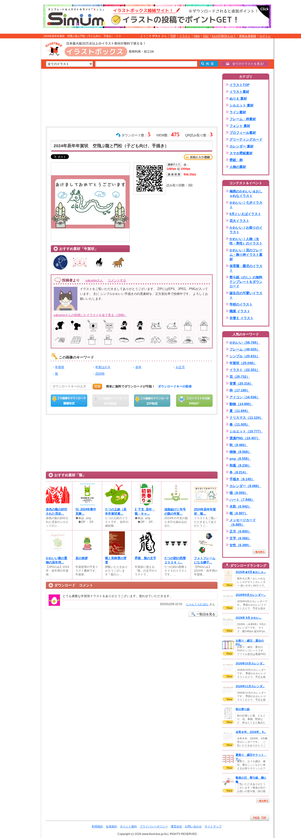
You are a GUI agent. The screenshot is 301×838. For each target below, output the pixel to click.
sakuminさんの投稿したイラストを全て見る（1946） (90, 315)
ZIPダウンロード (152, 401)
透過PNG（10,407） (245, 438)
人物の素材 (238, 167)
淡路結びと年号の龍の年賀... (175, 511)
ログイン (265, 36)
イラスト (184, 36)
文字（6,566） (240, 538)
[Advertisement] (19, 111)
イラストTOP (240, 85)
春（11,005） (240, 424)
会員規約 (111, 826)
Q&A (197, 36)
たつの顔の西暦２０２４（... (175, 560)
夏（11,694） (240, 411)
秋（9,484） (239, 445)
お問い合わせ (193, 826)
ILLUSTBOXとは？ (224, 36)
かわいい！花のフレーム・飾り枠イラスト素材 (246, 254)
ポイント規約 (128, 826)
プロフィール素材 (243, 132)
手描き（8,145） (242, 479)
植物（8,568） (240, 452)
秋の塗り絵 (243, 709)
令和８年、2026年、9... (251, 732)
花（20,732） (240, 376)
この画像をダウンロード (69, 401)
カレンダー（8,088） (245, 486)
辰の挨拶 (81, 558)
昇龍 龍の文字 (145, 558)
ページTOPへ (259, 818)
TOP (173, 36)
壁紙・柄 (236, 160)
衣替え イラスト (241, 318)
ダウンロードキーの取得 (175, 386)
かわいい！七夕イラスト (246, 205)
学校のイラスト (241, 304)
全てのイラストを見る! (246, 63)
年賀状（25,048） (243, 363)
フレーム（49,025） (245, 349)
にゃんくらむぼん (197, 604)
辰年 (138, 367)
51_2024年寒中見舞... (85, 511)
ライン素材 (238, 112)
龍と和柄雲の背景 (116, 560)
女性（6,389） (240, 545)
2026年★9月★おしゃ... (251, 572)
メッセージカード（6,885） (243, 522)
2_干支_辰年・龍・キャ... (145, 511)
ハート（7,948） (242, 499)
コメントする (117, 280)
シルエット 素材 (241, 105)
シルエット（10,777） (246, 431)
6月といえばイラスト (245, 214)
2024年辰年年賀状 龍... (205, 511)
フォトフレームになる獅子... (204, 560)
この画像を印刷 (194, 401)
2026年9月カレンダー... (251, 595)
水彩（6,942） (240, 506)
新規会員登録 (247, 36)
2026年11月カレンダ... (250, 686)
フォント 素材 (240, 126)
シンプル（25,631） (245, 356)
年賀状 (59, 367)
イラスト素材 (239, 92)
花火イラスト (239, 221)
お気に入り (198, 157)
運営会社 (176, 826)
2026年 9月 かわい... (248, 617)
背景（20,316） (241, 383)
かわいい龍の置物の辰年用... (56, 560)
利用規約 (97, 826)
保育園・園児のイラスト (246, 268)
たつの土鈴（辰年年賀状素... (116, 511)
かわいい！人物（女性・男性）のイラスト (246, 241)
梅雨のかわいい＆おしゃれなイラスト (246, 193)
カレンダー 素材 (241, 146)
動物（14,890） (241, 404)
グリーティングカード (246, 139)
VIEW (228, 585)
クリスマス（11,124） (246, 417)
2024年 (100, 373)
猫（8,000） (239, 493)
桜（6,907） (239, 513)
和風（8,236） (240, 465)
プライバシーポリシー (154, 826)
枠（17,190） (240, 390)
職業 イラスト (240, 311)
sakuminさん (94, 280)
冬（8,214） (239, 472)
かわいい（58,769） (245, 342)
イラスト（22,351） (245, 370)
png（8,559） (240, 458)
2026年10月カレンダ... (250, 663)
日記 (206, 36)
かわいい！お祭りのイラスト (246, 230)
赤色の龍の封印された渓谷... (56, 511)
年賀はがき (103, 367)
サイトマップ (213, 826)
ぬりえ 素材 (238, 98)
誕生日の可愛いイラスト (246, 295)
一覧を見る (259, 552)
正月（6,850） (240, 531)
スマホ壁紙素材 (241, 153)
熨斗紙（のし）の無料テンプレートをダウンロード (246, 281)
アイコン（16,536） (245, 397)
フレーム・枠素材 (243, 119)
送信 (97, 386)
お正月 (180, 367)
